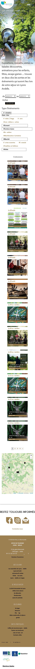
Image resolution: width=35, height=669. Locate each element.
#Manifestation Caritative (12, 136)
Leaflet (14, 493)
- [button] (31, 458)
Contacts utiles (17, 635)
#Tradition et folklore (11, 146)
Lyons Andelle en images (17, 578)
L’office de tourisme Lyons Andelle (17, 628)
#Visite (6, 149)
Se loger (17, 608)
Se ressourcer (17, 584)
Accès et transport (17, 632)
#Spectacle (22, 142)
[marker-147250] (18, 472)
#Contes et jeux (9, 129)
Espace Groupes (16, 642)
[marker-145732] (17, 472)
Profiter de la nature (17, 591)
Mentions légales (8, 666)
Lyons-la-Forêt (17, 571)
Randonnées (17, 595)
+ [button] (31, 455)
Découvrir (17, 565)
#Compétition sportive (11, 122)
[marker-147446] (25, 463)
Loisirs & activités (17, 598)
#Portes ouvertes (9, 142)
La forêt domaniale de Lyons (17, 588)
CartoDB (31, 493)
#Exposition (7, 132)
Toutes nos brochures (17, 630)
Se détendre (17, 593)
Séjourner (17, 604)
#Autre (20, 119)
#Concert (7, 125)
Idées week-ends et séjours (17, 615)
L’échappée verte (17, 575)
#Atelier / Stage (9, 119)
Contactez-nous (17, 529)
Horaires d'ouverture (17, 557)
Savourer (17, 610)
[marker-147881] (9, 468)
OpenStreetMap (21, 493)
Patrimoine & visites (17, 573)
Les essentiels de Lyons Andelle (17, 568)
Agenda (17, 617)
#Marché (6, 139)
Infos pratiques (17, 624)
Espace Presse (5, 642)
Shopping (17, 613)
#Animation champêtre (6, 114)
